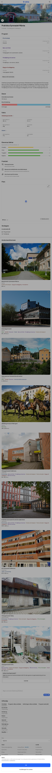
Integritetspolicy (5, 760)
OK (26, 765)
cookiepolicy (12, 760)
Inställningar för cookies (26, 769)
